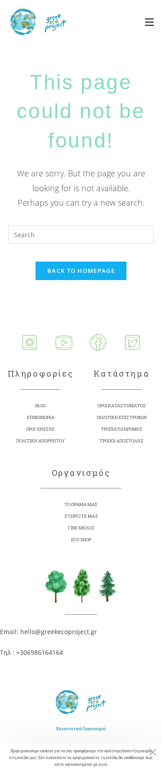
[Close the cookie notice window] (152, 753)
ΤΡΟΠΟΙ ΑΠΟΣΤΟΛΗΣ (121, 441)
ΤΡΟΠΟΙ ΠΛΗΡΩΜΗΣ (122, 429)
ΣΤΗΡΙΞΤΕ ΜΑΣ (81, 516)
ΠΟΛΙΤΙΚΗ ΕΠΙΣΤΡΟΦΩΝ (122, 417)
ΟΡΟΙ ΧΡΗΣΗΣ (40, 429)
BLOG (40, 406)
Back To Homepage (81, 271)
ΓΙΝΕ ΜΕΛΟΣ (81, 528)
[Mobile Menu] (146, 22)
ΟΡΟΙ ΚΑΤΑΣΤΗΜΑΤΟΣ (122, 406)
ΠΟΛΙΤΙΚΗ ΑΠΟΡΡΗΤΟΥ (40, 441)
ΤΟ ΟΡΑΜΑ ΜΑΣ (81, 504)
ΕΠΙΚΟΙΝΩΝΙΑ (40, 417)
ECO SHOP (81, 540)
